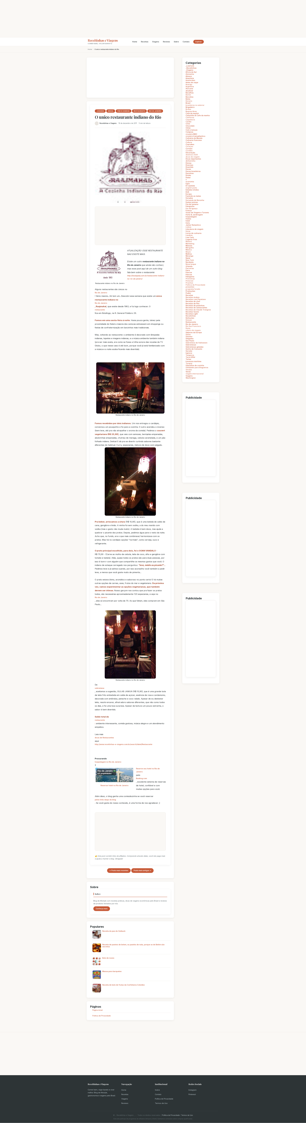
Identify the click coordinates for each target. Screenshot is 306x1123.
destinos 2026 (192, 155)
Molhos (189, 254)
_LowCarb (190, 66)
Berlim (188, 95)
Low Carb (190, 237)
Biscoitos (189, 97)
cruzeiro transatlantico (195, 136)
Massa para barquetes (112, 971)
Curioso (189, 149)
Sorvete (189, 351)
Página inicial (97, 1010)
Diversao (189, 165)
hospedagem (191, 217)
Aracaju (189, 84)
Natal (188, 258)
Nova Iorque (191, 264)
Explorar (198, 42)
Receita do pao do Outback (113, 931)
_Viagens (189, 70)
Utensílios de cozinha (195, 365)
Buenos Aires (191, 111)
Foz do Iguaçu (191, 208)
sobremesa (99, 688)
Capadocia (190, 120)
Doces (188, 169)
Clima (188, 128)
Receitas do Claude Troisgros (198, 310)
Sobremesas (191, 345)
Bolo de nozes (108, 958)
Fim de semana (192, 204)
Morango (189, 256)
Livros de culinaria (193, 233)
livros (188, 231)
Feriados (189, 198)
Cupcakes (190, 144)
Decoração (190, 153)
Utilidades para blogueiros (197, 367)
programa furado (193, 289)
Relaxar (189, 320)
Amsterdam (190, 80)
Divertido (189, 167)
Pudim (188, 293)
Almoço (189, 76)
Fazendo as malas (193, 196)
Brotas (188, 109)
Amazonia (190, 78)
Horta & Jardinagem (194, 215)
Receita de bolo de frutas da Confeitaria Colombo (123, 985)
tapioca (189, 353)
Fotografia (190, 206)
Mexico (189, 250)
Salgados (190, 339)
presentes (190, 287)
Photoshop (190, 279)
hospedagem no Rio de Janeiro (108, 762)
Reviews (166, 42)
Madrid (189, 241)
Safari (188, 334)
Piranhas (189, 283)
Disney (188, 163)
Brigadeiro (190, 107)
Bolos (188, 99)
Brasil (188, 103)
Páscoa (189, 275)
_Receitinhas (191, 68)
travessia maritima (193, 361)
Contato (186, 42)
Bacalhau (190, 93)
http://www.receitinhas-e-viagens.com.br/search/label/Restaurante (123, 744)
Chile (188, 124)
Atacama (189, 89)
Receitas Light (192, 314)
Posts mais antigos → (142, 870)
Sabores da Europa (194, 332)
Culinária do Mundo (194, 138)
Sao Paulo (190, 341)
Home (134, 42)
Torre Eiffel (190, 357)
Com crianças (191, 130)
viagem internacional (195, 374)
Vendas (189, 370)
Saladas (189, 336)
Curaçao (189, 146)
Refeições (190, 318)
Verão (188, 372)
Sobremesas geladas (194, 347)
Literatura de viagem (194, 229)
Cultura (189, 142)
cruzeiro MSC (191, 134)
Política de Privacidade (164, 1099)
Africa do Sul (191, 72)
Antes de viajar (192, 82)
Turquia (189, 363)
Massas (189, 246)
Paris (188, 270)
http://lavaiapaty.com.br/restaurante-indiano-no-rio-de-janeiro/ (146, 277)
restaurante (100, 310)
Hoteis (188, 219)
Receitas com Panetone (196, 299)
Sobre (176, 42)
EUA (187, 192)
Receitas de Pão (192, 303)
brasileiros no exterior (195, 105)
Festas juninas (192, 202)
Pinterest (189, 281)
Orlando (189, 266)
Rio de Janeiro (101, 293)
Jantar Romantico (193, 225)
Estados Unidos (192, 190)
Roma (188, 328)
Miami (188, 252)
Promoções (190, 291)
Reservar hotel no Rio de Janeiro (114, 785)
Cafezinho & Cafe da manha (198, 115)
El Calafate (190, 186)
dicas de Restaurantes (104, 738)
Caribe (188, 122)
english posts (191, 188)
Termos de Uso (161, 1103)
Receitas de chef (193, 301)
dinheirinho (190, 161)
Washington (191, 378)
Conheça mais (102, 909)
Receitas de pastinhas (195, 306)
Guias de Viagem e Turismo (197, 212)
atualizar (189, 91)
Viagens (155, 42)
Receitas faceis (192, 312)
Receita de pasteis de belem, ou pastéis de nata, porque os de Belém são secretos (133, 946)
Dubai (188, 177)
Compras (189, 132)
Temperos (190, 355)
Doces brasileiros (193, 171)
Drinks (188, 175)
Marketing (190, 244)
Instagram (193, 1090)
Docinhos (190, 173)
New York (190, 260)
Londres (189, 235)
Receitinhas (191, 316)
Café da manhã (192, 113)
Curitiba (189, 151)
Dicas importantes (193, 159)
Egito (188, 184)
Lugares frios (191, 239)
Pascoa (189, 272)
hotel (188, 221)
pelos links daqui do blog (105, 800)
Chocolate (190, 126)
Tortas (188, 359)
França (189, 210)
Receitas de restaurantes (196, 308)
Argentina (190, 86)
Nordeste (190, 262)
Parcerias (190, 268)
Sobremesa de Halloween (196, 343)
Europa (189, 194)
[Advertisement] (153, 18)
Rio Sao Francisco (193, 326)
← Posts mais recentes (118, 870)
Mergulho (190, 248)
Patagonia (190, 277)
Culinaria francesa (194, 140)
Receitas (144, 42)
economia (190, 182)
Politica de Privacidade (101, 1016)
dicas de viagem (192, 157)
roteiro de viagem (193, 330)
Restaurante (191, 322)
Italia (188, 223)
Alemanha (190, 74)
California (190, 117)
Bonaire (189, 101)
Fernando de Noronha (195, 200)
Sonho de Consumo (194, 349)
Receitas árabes (192, 297)
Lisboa (188, 227)
